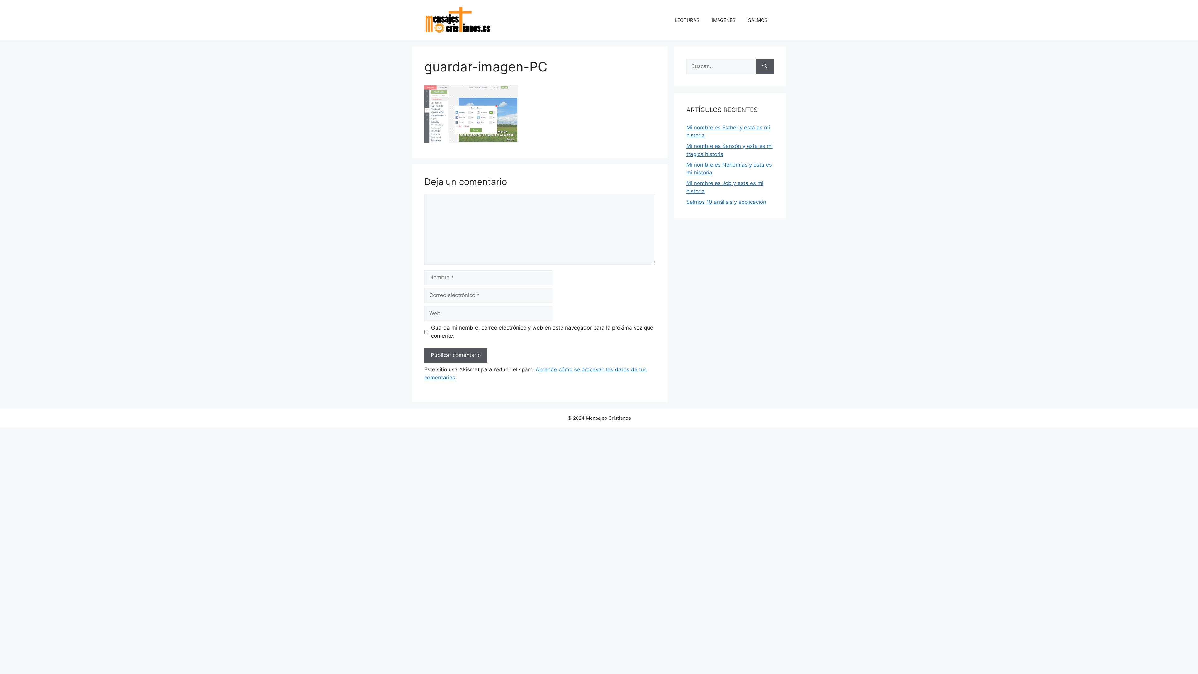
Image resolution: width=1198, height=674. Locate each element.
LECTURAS (687, 20)
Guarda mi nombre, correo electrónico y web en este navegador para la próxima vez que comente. (542, 332)
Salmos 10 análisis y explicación (726, 202)
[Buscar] (765, 66)
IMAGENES (724, 20)
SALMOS (757, 20)
